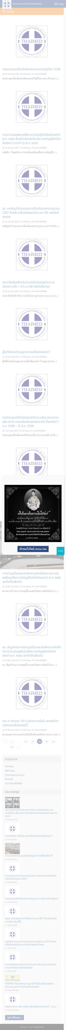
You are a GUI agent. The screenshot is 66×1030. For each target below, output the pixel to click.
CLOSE (60, 551)
